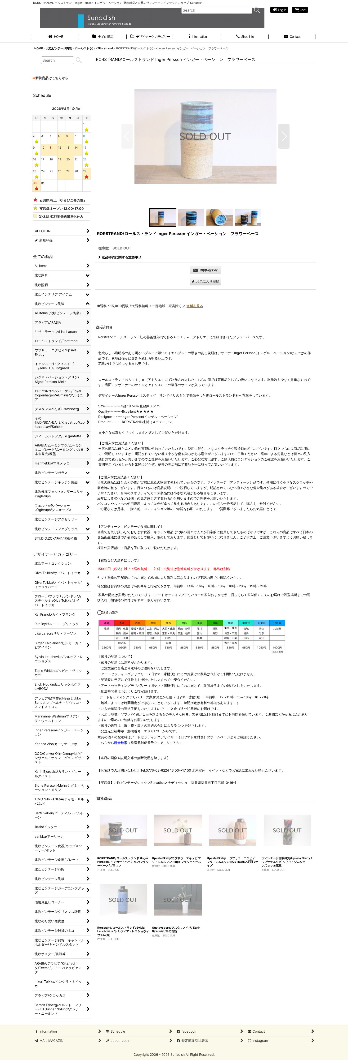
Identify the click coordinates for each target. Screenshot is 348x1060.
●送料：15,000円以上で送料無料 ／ (150, 306)
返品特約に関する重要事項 (122, 257)
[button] (127, 136)
